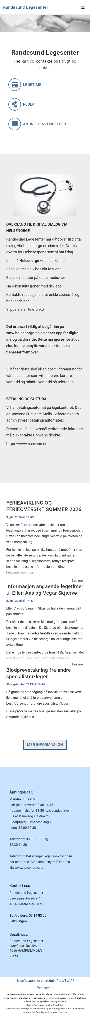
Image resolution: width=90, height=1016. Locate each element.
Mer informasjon (45, 744)
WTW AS (68, 981)
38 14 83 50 (37, 915)
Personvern (45, 988)
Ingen (22, 921)
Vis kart (15, 955)
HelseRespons (25, 981)
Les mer (78, 581)
